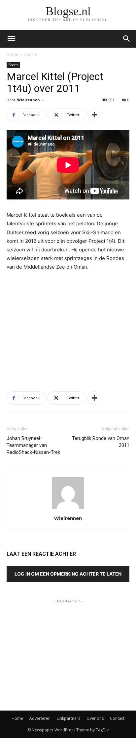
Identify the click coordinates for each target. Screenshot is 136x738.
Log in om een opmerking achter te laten (68, 574)
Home (12, 54)
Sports (30, 54)
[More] (94, 114)
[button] (127, 39)
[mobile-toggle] (11, 39)
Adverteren (40, 718)
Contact (117, 718)
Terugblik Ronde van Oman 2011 (100, 441)
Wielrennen (28, 99)
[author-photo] (68, 509)
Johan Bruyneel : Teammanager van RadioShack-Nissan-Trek (33, 445)
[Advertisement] (68, 321)
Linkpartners (68, 718)
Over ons (95, 718)
